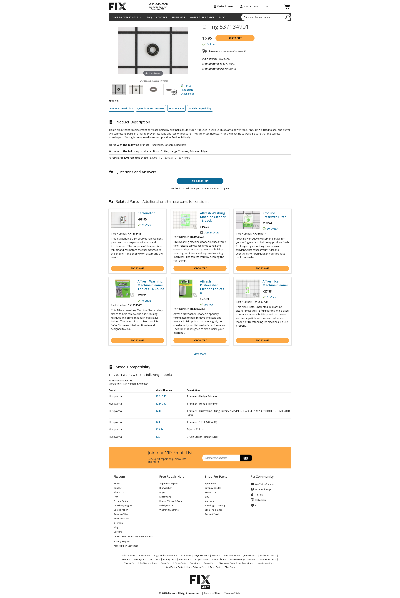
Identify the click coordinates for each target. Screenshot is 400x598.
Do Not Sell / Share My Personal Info (132, 536)
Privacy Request (122, 541)
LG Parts (126, 559)
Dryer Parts (166, 563)
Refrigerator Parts (148, 563)
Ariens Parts (144, 555)
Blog (222, 17)
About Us (119, 492)
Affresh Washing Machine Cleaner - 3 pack (213, 217)
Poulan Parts (185, 559)
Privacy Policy (121, 500)
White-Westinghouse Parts (242, 559)
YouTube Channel (264, 484)
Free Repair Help (171, 477)
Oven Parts (195, 563)
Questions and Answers (150, 108)
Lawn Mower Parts (265, 563)
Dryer (162, 492)
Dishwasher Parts (267, 559)
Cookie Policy (121, 509)
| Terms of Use (211, 593)
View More (200, 354)
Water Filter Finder (202, 17)
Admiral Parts (128, 555)
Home (117, 483)
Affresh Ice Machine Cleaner (275, 283)
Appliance (210, 483)
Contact (161, 17)
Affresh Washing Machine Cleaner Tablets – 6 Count (151, 285)
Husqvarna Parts (232, 555)
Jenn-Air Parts (250, 555)
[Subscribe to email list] (246, 458)
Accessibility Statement (127, 545)
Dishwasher (165, 487)
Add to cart (235, 38)
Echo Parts (186, 555)
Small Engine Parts (174, 567)
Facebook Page (263, 489)
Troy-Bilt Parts (201, 559)
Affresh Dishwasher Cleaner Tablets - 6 (213, 287)
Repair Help (179, 17)
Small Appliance (213, 509)
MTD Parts (155, 559)
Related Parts (176, 108)
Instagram (261, 499)
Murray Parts (169, 559)
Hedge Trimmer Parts (197, 567)
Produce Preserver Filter (274, 215)
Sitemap (118, 522)
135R (158, 436)
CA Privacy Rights (123, 505)
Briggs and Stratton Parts (165, 555)
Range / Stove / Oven (170, 500)
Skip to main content (200, 2)
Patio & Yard (212, 514)
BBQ (207, 496)
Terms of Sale (121, 518)
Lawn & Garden (213, 487)
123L (158, 422)
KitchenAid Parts (268, 555)
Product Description (121, 108)
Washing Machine (169, 509)
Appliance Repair (168, 483)
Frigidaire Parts (202, 555)
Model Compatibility (200, 108)
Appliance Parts (245, 563)
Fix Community (262, 477)
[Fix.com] (119, 6)
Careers (118, 531)
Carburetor (146, 213)
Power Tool (211, 492)
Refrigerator (166, 505)
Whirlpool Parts (219, 559)
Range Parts (209, 563)
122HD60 (161, 403)
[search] (287, 17)
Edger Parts (215, 567)
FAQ (149, 17)
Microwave (165, 496)
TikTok (259, 494)
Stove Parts (180, 563)
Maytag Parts (140, 559)
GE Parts (216, 555)
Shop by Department (125, 17)
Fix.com (119, 477)
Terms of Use (121, 514)
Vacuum (209, 500)
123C (158, 411)
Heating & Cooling (215, 505)
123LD (159, 429)
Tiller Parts (230, 567)
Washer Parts (130, 563)
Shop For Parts (216, 477)
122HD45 (161, 396)
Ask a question (200, 181)
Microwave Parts (227, 563)
